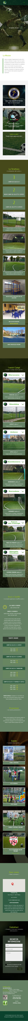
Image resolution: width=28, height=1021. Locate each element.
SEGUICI (16, 1001)
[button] (13, 884)
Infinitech (22, 1016)
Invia (19, 969)
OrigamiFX (12, 1016)
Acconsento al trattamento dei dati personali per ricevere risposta (13, 965)
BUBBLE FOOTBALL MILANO (16, 827)
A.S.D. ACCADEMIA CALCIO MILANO (15, 850)
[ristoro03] (14, 318)
